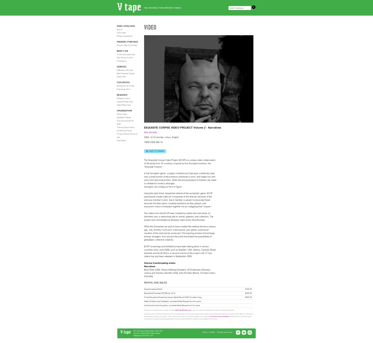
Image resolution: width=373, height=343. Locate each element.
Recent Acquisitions (125, 36)
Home (204, 332)
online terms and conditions (219, 316)
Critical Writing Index (125, 102)
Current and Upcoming (126, 54)
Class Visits (121, 77)
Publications (121, 61)
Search (119, 30)
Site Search (121, 140)
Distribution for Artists (125, 86)
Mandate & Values (124, 117)
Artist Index (121, 33)
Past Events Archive (125, 58)
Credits (212, 332)
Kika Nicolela (150, 132)
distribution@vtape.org (183, 310)
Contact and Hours (124, 131)
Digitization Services (125, 70)
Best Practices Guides (126, 74)
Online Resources (124, 105)
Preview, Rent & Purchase (127, 45)
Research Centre (123, 98)
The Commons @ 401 (125, 121)
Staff (119, 124)
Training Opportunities (125, 127)
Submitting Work (123, 89)
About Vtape (122, 114)
